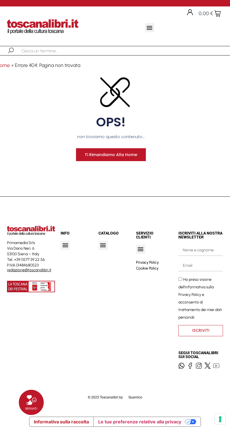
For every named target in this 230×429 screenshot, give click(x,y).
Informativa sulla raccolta (61, 422)
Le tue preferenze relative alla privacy (139, 422)
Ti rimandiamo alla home (111, 154)
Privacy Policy (147, 262)
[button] (149, 27)
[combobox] (50, 50)
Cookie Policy (147, 268)
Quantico (135, 397)
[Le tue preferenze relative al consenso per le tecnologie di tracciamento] (220, 419)
